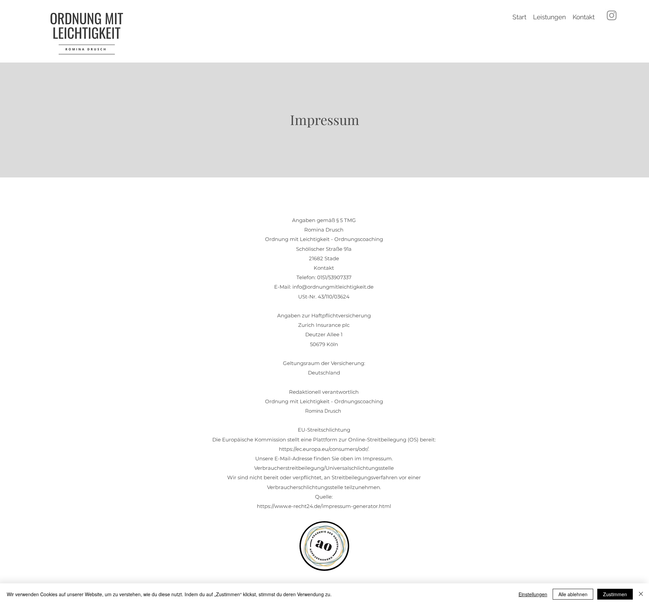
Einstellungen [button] (533, 594)
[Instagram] (611, 15)
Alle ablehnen (572, 594)
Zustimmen (615, 594)
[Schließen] (641, 594)
